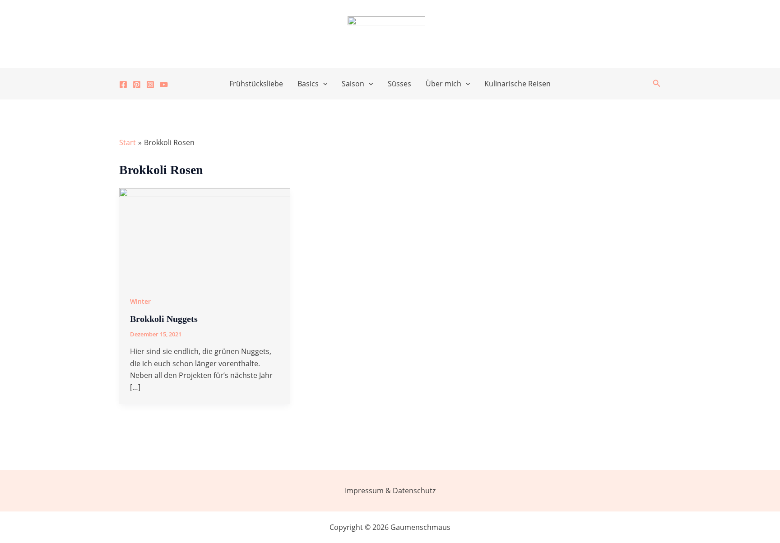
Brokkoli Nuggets (164, 319)
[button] (323, 83)
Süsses (399, 84)
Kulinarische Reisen (517, 84)
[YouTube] (164, 84)
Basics (308, 84)
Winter (140, 301)
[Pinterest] (137, 84)
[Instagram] (150, 84)
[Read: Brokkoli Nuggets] (204, 235)
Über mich (443, 84)
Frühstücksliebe (256, 84)
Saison (353, 84)
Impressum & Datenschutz (390, 491)
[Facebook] (123, 84)
